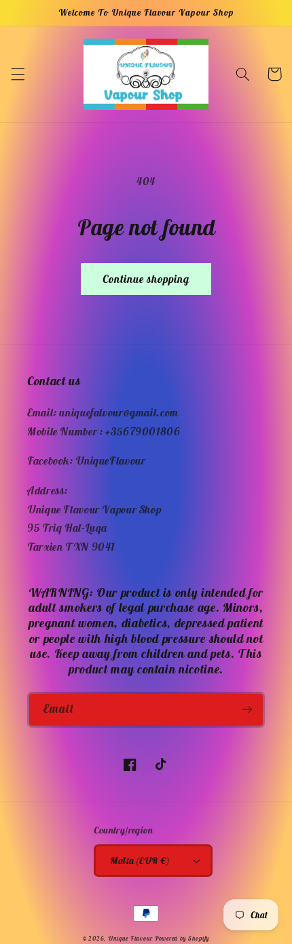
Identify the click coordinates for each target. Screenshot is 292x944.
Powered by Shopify (182, 939)
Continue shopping (146, 279)
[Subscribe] (247, 710)
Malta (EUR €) (139, 860)
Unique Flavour (130, 939)
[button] (17, 74)
